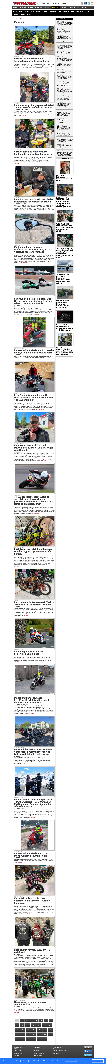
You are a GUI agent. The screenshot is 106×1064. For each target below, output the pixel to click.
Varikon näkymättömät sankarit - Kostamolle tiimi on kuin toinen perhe (33, 152)
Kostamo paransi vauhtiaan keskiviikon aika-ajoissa (28, 652)
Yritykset (65, 7)
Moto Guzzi (79, 11)
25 (28, 1034)
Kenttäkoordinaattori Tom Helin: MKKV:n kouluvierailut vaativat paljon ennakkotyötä (33, 447)
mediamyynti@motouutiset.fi (60, 1050)
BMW (21, 11)
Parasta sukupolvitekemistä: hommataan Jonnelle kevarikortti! (32, 59)
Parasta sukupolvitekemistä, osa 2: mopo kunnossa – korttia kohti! (32, 854)
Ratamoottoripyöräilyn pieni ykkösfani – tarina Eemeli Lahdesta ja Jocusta (34, 106)
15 (49, 1025)
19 (33, 1029)
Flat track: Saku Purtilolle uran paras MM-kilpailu (64, 71)
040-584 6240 (39, 1055)
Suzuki (87, 11)
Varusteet (38, 7)
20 (39, 1029)
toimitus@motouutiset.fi (39, 1053)
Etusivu (15, 7)
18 (28, 1029)
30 (17, 1039)
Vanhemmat (42, 1039)
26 (33, 1034)
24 (22, 1034)
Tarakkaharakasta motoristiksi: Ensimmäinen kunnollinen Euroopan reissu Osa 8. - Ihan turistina (63, 278)
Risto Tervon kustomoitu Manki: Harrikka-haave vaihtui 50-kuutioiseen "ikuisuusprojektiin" (34, 397)
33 (33, 1039)
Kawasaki (66, 11)
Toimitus (37, 1047)
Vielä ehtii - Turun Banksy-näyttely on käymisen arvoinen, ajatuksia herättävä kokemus (64, 58)
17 (22, 1029)
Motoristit (56, 7)
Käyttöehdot (17, 1055)
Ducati (26, 11)
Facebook (87, 1051)
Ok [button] (98, 1061)
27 (39, 1034)
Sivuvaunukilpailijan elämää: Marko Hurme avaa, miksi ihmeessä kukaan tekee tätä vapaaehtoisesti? (33, 301)
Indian (59, 11)
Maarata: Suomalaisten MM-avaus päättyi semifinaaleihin (64, 53)
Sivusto (72, 7)
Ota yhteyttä (81, 7)
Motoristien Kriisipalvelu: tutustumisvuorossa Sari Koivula (64, 178)
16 (17, 1029)
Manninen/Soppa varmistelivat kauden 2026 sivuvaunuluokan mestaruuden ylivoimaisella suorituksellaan (64, 46)
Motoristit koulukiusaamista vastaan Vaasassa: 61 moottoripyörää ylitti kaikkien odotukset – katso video (33, 751)
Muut (28, 15)
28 (45, 1034)
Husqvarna (52, 11)
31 (22, 1039)
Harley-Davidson (35, 11)
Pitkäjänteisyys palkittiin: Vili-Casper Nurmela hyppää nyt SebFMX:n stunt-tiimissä (33, 551)
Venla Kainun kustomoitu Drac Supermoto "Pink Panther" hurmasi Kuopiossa (32, 900)
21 (45, 1029)
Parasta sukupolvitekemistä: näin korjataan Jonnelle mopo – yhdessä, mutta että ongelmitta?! (64, 350)
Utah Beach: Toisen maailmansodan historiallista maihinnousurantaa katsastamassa (63, 304)
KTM (72, 11)
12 (33, 1025)
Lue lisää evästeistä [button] (71, 1061)
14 (44, 1025)
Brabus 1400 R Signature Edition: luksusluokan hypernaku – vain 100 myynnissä (64, 327)
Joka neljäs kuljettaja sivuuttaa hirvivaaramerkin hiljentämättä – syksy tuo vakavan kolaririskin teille (65, 23)
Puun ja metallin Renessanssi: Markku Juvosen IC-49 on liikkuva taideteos (34, 603)
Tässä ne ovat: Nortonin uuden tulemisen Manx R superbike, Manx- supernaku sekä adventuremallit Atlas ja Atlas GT (64, 252)
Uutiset (30, 7)
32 (28, 1039)
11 (27, 1025)
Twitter (88, 1055)
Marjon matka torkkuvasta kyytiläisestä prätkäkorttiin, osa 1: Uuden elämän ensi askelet (32, 700)
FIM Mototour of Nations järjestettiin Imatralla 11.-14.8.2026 (62, 120)
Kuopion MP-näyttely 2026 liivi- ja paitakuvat (32, 951)
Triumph (15, 15)
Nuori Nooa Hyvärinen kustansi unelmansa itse (30, 1003)
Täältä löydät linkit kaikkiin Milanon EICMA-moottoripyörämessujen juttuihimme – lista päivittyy (64, 227)
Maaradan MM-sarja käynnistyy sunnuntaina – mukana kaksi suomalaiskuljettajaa (64, 77)
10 (22, 1025)
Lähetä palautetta (38, 1052)
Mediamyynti (57, 1047)
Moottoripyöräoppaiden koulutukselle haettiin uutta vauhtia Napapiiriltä (63, 30)
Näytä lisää (65, 158)
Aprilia (15, 11)
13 (38, 1025)
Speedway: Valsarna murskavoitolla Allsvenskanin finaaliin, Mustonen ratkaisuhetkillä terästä (64, 113)
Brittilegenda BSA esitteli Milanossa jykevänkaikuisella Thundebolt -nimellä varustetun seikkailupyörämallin (63, 202)
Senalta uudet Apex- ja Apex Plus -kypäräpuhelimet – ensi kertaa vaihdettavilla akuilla (65, 139)
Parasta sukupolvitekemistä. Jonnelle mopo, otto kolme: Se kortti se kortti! (34, 351)
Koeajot (23, 7)
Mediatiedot (56, 1053)
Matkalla (47, 7)
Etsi (88, 1047)
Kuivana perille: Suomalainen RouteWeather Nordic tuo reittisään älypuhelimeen (64, 146)
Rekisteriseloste (18, 1053)
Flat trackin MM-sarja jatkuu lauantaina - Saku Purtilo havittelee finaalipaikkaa (63, 97)
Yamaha (22, 15)
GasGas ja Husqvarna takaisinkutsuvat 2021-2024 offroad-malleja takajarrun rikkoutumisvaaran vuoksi (63, 127)
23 (17, 1034)
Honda (45, 11)
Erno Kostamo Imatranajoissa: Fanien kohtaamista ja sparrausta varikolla (33, 200)
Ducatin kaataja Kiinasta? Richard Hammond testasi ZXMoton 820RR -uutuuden (65, 83)
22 (50, 1029)
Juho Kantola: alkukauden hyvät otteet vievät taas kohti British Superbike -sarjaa (64, 65)
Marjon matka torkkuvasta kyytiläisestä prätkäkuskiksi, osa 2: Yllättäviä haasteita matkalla (32, 249)
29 (50, 1034)
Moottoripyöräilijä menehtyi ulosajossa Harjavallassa (63, 134)
